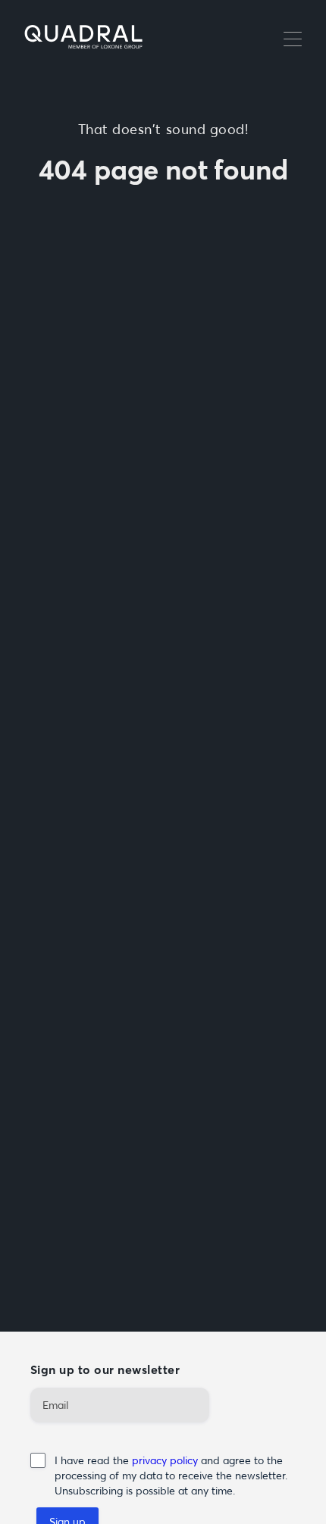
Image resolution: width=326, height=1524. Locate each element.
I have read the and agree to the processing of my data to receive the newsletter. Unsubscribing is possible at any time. (171, 1475)
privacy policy (166, 1460)
